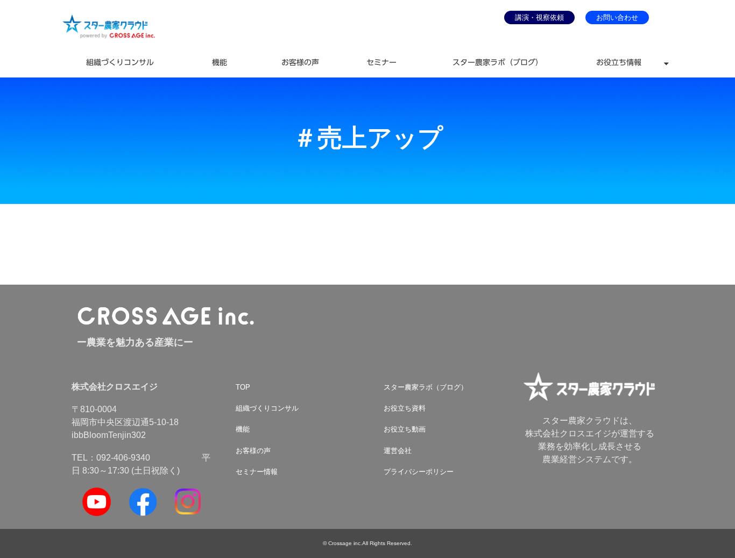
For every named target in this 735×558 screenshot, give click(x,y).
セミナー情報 (257, 472)
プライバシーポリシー (419, 472)
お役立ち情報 (618, 62)
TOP (243, 387)
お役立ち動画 (405, 429)
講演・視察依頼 (539, 17)
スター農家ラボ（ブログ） (498, 62)
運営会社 (398, 451)
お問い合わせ (617, 17)
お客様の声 (300, 62)
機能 (219, 62)
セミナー (381, 62)
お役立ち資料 (405, 408)
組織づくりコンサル (120, 62)
